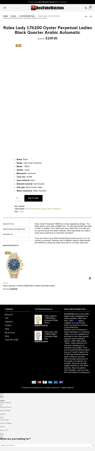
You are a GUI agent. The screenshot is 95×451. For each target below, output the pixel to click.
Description (8, 224)
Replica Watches (67, 388)
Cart (6, 318)
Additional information (14, 229)
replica (78, 321)
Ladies (21, 212)
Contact (8, 325)
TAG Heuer (4, 420)
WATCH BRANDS (54, 209)
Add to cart (33, 198)
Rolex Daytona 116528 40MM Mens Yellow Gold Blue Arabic (29, 286)
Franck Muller (5, 411)
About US (9, 315)
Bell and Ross (5, 407)
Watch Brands (5, 403)
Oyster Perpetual (27, 16)
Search (93, 445)
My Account (10, 333)
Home (5, 16)
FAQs (7, 329)
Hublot (2, 414)
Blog (2, 434)
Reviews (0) (7, 234)
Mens (2, 397)
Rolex (13, 16)
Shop (7, 336)
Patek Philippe (6, 423)
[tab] (16, 224)
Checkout (8, 322)
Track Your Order (11, 340)
